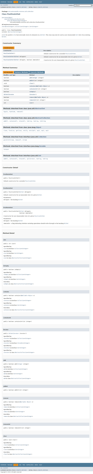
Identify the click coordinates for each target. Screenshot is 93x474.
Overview (3, 2)
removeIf (18, 140)
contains (32, 86)
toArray (29, 121)
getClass (19, 130)
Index (36, 2)
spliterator (31, 158)
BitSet (16, 56)
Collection (18, 26)
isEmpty (32, 91)
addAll (6, 121)
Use (20, 2)
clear (31, 83)
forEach (6, 149)
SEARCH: (71, 5)
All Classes (4, 5)
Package (9, 2)
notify (25, 130)
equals (6, 111)
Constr (18, 7)
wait (38, 130)
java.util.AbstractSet (13, 20)
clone (5, 130)
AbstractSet (12, 32)
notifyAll (32, 130)
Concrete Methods (37, 72)
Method (24, 7)
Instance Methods (21, 72)
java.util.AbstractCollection (13, 19)
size (30, 103)
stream (24, 140)
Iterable (5, 26)
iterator (32, 94)
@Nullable (39, 86)
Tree (23, 2)
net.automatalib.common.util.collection (20, 11)
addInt (31, 80)
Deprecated (30, 2)
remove (31, 97)
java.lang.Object (7, 17)
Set (30, 26)
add (30, 77)
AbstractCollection (42, 118)
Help (40, 2)
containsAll (13, 121)
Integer (23, 20)
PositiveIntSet (9, 53)
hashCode (12, 111)
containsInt (33, 89)
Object (45, 86)
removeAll (20, 111)
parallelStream (9, 140)
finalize (11, 130)
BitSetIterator (9, 94)
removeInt (32, 100)
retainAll (22, 121)
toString (43, 121)
